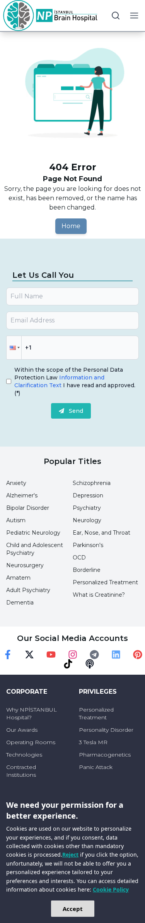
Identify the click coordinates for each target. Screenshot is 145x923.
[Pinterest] (137, 654)
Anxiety (16, 483)
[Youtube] (51, 654)
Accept (73, 909)
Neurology (87, 520)
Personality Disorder (106, 729)
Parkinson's (88, 545)
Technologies (24, 754)
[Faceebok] (7, 654)
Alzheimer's (22, 495)
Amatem (18, 577)
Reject (70, 854)
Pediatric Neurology (33, 532)
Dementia (20, 602)
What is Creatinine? (99, 594)
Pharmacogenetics (105, 754)
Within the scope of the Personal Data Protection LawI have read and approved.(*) (74, 381)
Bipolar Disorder (27, 507)
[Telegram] (94, 654)
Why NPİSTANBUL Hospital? (31, 713)
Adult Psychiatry (28, 590)
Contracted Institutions (21, 771)
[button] (14, 347)
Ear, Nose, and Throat (101, 532)
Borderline (87, 569)
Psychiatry (87, 507)
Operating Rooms (30, 742)
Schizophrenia (92, 483)
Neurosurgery (25, 565)
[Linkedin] (116, 654)
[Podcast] (89, 663)
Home (70, 226)
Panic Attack (96, 767)
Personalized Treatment (105, 582)
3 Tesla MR (93, 742)
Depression (88, 495)
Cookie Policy (111, 889)
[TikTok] (68, 663)
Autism (16, 520)
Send (76, 410)
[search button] (115, 15)
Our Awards (22, 729)
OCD (79, 557)
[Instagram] (72, 654)
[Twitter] (29, 654)
